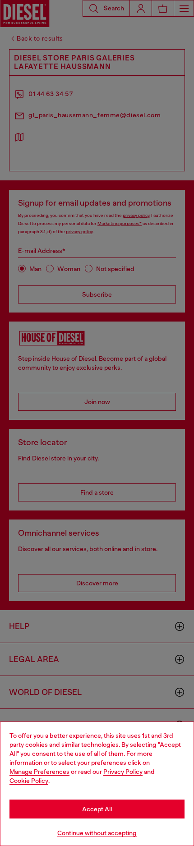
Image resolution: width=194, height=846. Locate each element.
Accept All (97, 809)
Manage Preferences (39, 771)
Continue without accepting (97, 833)
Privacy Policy (123, 771)
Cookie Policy (28, 780)
